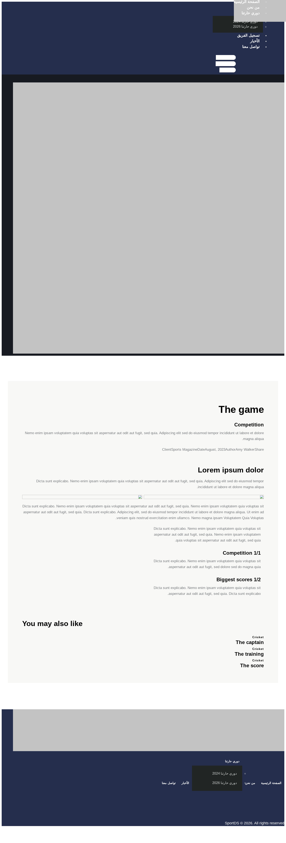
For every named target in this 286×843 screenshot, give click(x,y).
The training (249, 654)
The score (252, 665)
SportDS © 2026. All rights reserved (254, 823)
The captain (250, 642)
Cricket (258, 637)
